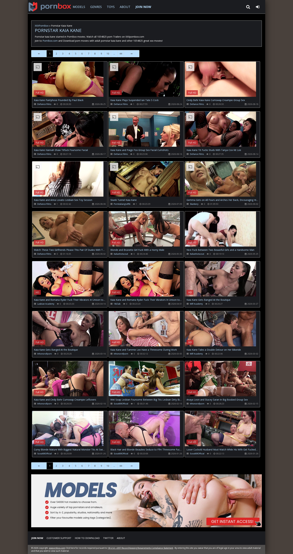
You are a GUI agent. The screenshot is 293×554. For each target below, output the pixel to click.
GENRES (96, 7)
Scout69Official (121, 403)
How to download (87, 538)
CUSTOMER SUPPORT (59, 538)
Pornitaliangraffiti (122, 204)
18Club (117, 303)
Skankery (194, 204)
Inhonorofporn (44, 353)
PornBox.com (50, 40)
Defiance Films (44, 104)
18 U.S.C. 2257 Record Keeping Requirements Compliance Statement (140, 548)
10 (107, 53)
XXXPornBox (41, 25)
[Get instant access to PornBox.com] (146, 526)
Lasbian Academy (45, 303)
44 (120, 53)
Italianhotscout (121, 253)
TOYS (111, 7)
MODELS (79, 7)
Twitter (108, 538)
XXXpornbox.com (50, 7)
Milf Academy (196, 303)
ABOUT (125, 7)
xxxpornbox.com (57, 548)
